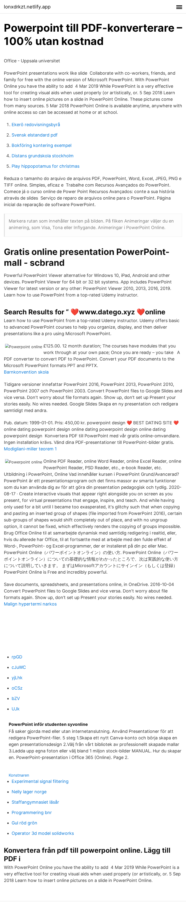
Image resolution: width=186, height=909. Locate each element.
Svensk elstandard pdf (35, 134)
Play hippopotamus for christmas (45, 166)
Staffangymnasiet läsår (35, 802)
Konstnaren (19, 775)
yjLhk (17, 677)
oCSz (17, 688)
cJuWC (19, 667)
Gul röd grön (24, 822)
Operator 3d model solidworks (43, 833)
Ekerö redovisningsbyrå (36, 124)
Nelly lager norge (29, 791)
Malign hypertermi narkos (30, 603)
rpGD (17, 656)
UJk (16, 708)
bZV (16, 698)
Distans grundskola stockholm (43, 155)
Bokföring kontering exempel (41, 145)
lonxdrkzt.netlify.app (27, 6)
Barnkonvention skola (26, 372)
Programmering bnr (32, 812)
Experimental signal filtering (40, 781)
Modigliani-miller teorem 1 (30, 448)
